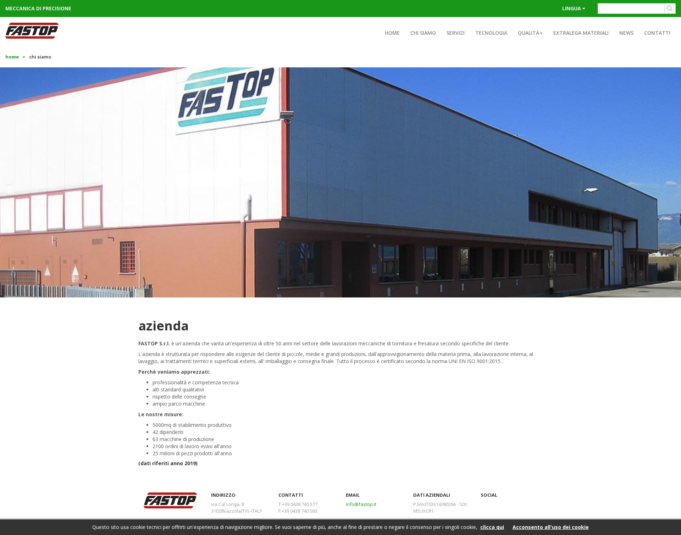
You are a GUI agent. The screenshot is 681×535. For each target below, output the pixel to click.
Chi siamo (423, 32)
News (626, 32)
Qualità (528, 32)
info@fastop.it (361, 504)
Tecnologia (491, 32)
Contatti (657, 32)
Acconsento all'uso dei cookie (551, 527)
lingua (572, 8)
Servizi (456, 32)
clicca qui (492, 527)
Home (392, 32)
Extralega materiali (581, 32)
